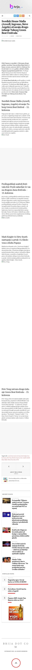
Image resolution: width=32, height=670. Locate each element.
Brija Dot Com (16, 645)
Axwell (9, 456)
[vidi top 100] (16, 612)
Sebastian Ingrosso (16, 457)
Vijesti (14, 557)
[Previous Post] (9, 466)
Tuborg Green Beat (12, 459)
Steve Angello (23, 457)
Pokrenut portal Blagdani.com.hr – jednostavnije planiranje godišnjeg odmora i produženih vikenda (20, 519)
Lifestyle (14, 512)
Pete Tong (9, 457)
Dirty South (13, 456)
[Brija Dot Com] (16, 6)
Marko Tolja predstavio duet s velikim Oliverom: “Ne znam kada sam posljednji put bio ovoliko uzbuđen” (20, 564)
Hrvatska (14, 527)
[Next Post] (23, 466)
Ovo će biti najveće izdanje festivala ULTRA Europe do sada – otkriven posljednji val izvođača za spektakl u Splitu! (20, 549)
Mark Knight (24, 456)
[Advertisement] (16, 164)
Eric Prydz (18, 456)
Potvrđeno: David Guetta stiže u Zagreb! (17, 590)
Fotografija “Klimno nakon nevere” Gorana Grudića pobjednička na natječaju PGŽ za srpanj (20, 504)
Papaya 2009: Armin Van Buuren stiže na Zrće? (17, 599)
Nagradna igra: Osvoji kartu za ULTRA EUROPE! (17, 581)
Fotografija (15, 498)
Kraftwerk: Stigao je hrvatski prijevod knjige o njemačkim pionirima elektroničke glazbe (20, 534)
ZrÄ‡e (17, 459)
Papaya (5, 457)
